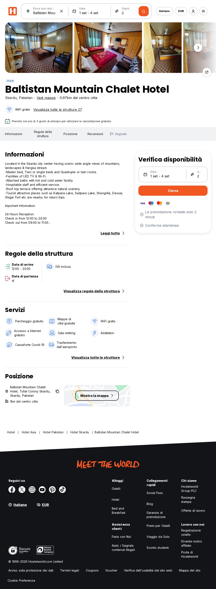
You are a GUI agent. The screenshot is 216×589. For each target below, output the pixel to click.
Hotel (10, 80)
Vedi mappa (46, 98)
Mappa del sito (189, 570)
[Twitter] (22, 489)
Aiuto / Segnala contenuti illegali (123, 548)
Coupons (92, 570)
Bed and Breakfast (118, 510)
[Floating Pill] (198, 47)
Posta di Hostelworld (189, 554)
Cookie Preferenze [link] (21, 580)
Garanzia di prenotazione (156, 515)
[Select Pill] (193, 11)
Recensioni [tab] (95, 134)
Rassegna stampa (188, 499)
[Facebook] (11, 489)
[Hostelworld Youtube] (42, 489)
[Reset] (61, 11)
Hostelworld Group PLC (189, 489)
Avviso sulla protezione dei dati (30, 570)
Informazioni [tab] (13, 134)
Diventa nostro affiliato (191, 543)
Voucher (111, 570)
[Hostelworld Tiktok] (62, 489)
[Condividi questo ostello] (206, 72)
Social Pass (155, 493)
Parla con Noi (121, 536)
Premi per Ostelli (158, 525)
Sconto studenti (158, 547)
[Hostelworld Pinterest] (52, 489)
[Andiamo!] (144, 11)
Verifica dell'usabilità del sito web (148, 570)
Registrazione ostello (191, 532)
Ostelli (116, 488)
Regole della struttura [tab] (43, 134)
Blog (150, 504)
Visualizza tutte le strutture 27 (57, 109)
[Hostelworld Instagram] (32, 489)
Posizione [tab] (70, 134)
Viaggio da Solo (158, 536)
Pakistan (25, 98)
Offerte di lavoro (193, 510)
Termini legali (69, 570)
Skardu (11, 98)
